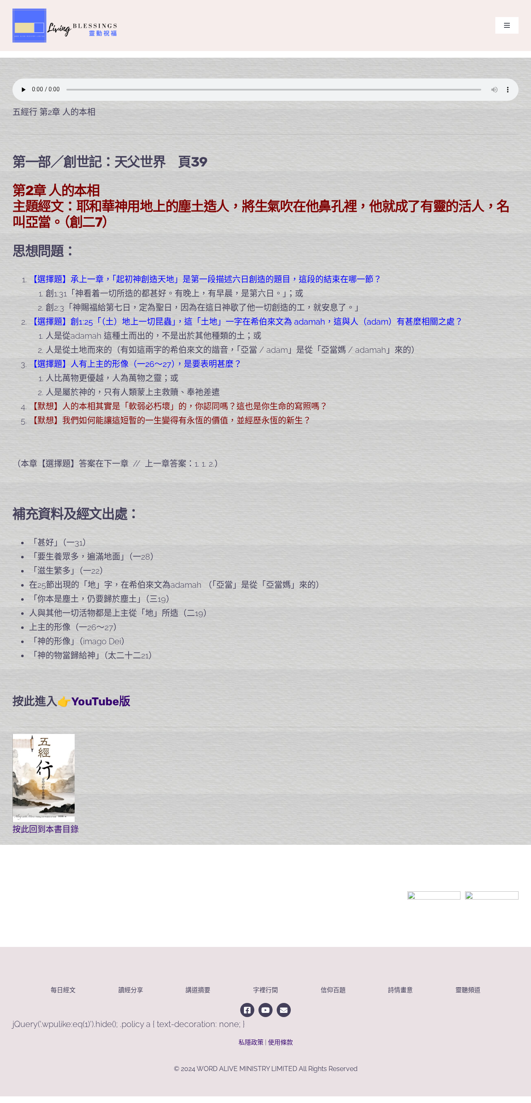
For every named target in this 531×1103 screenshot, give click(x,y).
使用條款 (280, 1042)
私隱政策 (251, 1042)
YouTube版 (100, 701)
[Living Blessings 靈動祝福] (68, 6)
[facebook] (247, 1010)
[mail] (284, 1010)
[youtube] (265, 1010)
